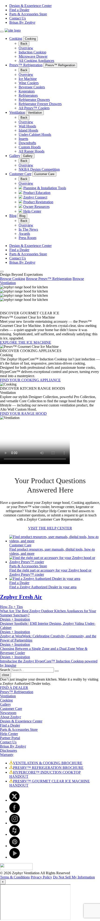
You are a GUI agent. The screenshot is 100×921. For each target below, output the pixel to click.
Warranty (6, 755)
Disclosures (8, 750)
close (5, 675)
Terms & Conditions (15, 877)
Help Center (32, 211)
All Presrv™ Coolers (34, 108)
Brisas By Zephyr (22, 22)
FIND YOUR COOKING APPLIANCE (30, 380)
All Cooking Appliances (36, 61)
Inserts (23, 139)
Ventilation (17, 112)
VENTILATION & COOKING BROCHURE (47, 763)
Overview (26, 48)
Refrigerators (28, 95)
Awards (24, 234)
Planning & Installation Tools (44, 188)
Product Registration (38, 202)
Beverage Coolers (32, 87)
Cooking (15, 38)
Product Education (36, 193)
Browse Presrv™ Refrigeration (49, 279)
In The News (28, 229)
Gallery (14, 156)
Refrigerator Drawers (34, 100)
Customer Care (20, 174)
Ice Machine (28, 79)
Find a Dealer (19, 10)
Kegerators (27, 91)
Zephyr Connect (35, 197)
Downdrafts (27, 143)
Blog (13, 216)
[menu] (2, 31)
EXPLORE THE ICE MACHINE (25, 342)
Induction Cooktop (32, 52)
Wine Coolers (29, 83)
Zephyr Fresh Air (21, 597)
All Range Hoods (31, 151)
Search (5, 670)
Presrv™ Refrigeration (26, 65)
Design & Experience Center (30, 6)
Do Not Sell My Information (74, 877)
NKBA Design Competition (39, 169)
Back (23, 43)
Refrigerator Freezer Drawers (40, 104)
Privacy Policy (41, 877)
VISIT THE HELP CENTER (50, 528)
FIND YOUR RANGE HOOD (23, 414)
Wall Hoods (27, 126)
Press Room (27, 238)
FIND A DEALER (14, 688)
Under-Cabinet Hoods (35, 134)
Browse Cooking (12, 279)
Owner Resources (36, 207)
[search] (2, 271)
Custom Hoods (30, 147)
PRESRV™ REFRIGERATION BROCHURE (48, 768)
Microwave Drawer (33, 56)
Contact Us (17, 18)
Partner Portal (10, 738)
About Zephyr (10, 717)
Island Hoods (28, 130)
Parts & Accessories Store (28, 14)
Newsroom (8, 713)
